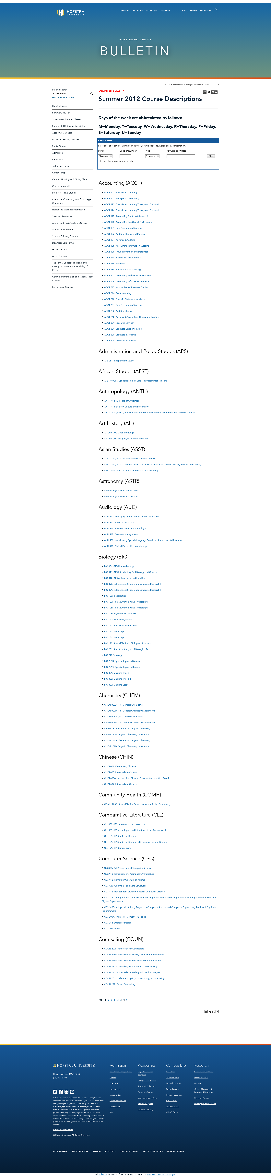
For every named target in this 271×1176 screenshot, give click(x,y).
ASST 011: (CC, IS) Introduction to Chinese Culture (129, 458)
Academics (138, 11)
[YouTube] (72, 1092)
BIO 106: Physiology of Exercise (120, 613)
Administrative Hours (62, 229)
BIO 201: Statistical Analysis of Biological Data (127, 649)
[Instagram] (66, 1092)
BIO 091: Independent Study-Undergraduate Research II (132, 590)
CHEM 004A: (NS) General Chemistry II (124, 716)
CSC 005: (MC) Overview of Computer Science (127, 868)
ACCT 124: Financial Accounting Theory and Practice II (131, 210)
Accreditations (59, 256)
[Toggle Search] (216, 9)
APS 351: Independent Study (119, 360)
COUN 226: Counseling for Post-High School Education (132, 960)
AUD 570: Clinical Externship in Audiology (125, 546)
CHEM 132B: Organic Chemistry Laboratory (126, 746)
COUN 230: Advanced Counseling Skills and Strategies (132, 972)
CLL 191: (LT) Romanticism (117, 848)
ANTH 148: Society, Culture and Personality (126, 406)
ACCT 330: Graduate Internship (120, 334)
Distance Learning (145, 1109)
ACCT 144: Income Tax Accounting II (122, 257)
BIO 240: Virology (113, 655)
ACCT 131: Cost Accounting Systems (123, 228)
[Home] (81, 12)
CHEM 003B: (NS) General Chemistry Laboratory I (129, 710)
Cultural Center (172, 1077)
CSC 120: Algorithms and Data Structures (125, 885)
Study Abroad (59, 146)
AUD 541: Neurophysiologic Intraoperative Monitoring (132, 516)
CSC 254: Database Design (117, 922)
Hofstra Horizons (201, 1077)
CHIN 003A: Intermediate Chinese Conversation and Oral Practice (137, 778)
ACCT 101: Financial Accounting (120, 192)
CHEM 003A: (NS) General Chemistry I (123, 704)
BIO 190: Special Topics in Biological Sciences (127, 643)
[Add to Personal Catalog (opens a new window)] (204, 92)
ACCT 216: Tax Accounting (117, 293)
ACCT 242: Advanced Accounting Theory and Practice (131, 317)
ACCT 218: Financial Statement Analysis (124, 299)
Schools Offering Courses (65, 236)
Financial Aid (115, 1106)
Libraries (198, 1083)
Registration (58, 159)
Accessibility (60, 1151)
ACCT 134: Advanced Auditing (119, 239)
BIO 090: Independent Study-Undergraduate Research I (132, 584)
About (183, 11)
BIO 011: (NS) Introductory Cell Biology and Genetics (131, 572)
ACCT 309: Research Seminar (119, 322)
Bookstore (170, 1071)
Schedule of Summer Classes (66, 119)
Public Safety (171, 1100)
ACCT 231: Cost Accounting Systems (123, 305)
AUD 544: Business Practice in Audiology (125, 528)
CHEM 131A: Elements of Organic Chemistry (127, 728)
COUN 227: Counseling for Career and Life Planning (130, 966)
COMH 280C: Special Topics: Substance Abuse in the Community (137, 804)
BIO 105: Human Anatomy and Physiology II (126, 607)
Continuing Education (147, 1098)
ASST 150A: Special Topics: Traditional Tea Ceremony (131, 470)
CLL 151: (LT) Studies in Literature (121, 836)
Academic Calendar (62, 132)
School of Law (115, 1095)
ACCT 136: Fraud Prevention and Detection (126, 251)
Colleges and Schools (147, 1080)
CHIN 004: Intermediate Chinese (120, 784)
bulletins (103, 1174)
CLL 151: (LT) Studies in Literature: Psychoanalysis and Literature (136, 842)
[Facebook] (61, 1092)
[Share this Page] (208, 92)
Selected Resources (62, 216)
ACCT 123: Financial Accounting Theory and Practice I (131, 204)
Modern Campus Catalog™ (161, 1174)
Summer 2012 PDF (61, 112)
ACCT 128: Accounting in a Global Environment (128, 222)
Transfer (113, 1077)
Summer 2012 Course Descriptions (69, 126)
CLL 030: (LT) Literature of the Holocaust (124, 824)
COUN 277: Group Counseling (119, 984)
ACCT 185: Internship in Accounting (122, 269)
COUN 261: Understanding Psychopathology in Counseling (134, 978)
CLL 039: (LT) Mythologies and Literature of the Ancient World (135, 830)
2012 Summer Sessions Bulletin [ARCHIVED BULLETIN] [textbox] (186, 84)
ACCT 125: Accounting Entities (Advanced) (126, 216)
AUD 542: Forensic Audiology (119, 522)
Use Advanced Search (63, 97)
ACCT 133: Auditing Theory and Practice (124, 234)
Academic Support (146, 1092)
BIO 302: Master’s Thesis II (117, 678)
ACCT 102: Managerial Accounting (121, 198)
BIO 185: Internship (114, 631)
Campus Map (59, 172)
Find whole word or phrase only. (118, 161)
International (115, 1089)
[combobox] (192, 84)
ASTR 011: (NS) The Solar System (121, 490)
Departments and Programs (145, 1073)
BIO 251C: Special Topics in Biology (122, 667)
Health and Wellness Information (68, 209)
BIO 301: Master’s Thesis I (117, 673)
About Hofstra (80, 1151)
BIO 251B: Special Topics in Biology (122, 661)
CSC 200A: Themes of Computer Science (125, 916)
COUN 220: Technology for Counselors (124, 948)
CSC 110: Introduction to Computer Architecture (129, 874)
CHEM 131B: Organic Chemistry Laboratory (126, 734)
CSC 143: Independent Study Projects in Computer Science (134, 891)
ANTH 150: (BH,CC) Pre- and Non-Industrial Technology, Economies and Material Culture (149, 412)
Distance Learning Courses (65, 139)
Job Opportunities (152, 1151)
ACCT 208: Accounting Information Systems (126, 281)
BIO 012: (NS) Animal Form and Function (124, 578)
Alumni (193, 11)
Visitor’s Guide (172, 1112)
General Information (62, 186)
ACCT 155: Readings (114, 263)
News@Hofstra (175, 1151)
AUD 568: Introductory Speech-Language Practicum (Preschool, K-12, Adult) (143, 540)
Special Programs (145, 1103)
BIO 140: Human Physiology (118, 619)
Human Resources (174, 1095)
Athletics (110, 1151)
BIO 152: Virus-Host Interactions (120, 625)
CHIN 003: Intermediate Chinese (120, 772)
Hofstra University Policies (63, 1130)
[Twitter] (55, 1092)
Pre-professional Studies (64, 192)
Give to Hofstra (129, 1151)
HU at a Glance (59, 249)
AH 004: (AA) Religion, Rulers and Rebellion (126, 438)
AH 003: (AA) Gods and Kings (119, 432)
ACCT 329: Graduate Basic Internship (123, 328)
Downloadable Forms (63, 242)
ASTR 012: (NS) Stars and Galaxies (121, 496)
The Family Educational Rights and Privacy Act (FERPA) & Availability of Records (70, 266)
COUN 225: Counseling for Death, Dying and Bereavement (134, 954)
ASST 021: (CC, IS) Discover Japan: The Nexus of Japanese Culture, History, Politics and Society (152, 464)
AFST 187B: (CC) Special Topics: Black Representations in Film (135, 380)
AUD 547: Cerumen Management (121, 534)
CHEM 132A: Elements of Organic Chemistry (127, 740)
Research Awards (201, 1098)
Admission (124, 11)
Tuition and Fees (60, 166)
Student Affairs (172, 1106)
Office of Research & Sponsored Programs (203, 1090)
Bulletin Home (59, 106)
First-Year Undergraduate (121, 1071)
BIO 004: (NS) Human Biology (119, 566)
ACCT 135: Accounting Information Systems (126, 245)
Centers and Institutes (204, 1071)
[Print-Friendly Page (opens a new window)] (212, 92)
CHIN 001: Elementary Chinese (120, 766)
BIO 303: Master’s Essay (116, 684)
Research (165, 11)
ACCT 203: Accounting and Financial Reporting (128, 275)
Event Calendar (172, 1089)
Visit (111, 1112)
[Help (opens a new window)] (216, 92)
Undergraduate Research (205, 1103)
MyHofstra (205, 11)
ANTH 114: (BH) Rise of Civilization (121, 400)
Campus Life (151, 11)
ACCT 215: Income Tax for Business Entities (126, 287)
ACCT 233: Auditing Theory (118, 311)
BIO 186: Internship (114, 637)
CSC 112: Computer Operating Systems (124, 879)
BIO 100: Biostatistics (115, 595)
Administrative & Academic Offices (69, 223)
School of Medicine (118, 1100)
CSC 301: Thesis (112, 928)
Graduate (114, 1083)
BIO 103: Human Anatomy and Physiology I (126, 601)
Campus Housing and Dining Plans (69, 179)
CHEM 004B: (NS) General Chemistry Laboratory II (129, 722)
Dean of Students (173, 1083)
